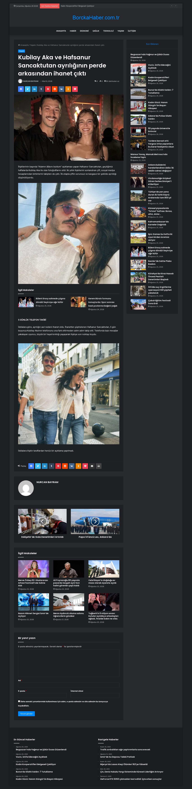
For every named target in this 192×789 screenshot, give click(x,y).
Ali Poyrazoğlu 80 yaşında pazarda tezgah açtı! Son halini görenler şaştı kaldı (66, 583)
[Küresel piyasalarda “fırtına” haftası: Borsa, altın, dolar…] (138, 212)
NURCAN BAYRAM (30, 81)
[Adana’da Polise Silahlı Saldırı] (138, 119)
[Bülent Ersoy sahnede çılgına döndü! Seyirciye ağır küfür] (26, 302)
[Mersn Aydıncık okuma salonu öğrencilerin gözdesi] (68, 602)
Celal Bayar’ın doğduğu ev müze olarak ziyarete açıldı (102, 581)
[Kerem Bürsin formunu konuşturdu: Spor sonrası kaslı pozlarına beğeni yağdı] (78, 302)
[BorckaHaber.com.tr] (96, 17)
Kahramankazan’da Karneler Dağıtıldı (158, 223)
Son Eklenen (152, 44)
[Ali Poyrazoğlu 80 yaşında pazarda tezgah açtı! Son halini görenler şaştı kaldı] (68, 569)
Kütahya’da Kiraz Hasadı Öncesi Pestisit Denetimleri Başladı (161, 276)
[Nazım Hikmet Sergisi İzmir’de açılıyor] (33, 602)
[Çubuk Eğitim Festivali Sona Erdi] (138, 304)
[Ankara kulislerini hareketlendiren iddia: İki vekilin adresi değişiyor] (138, 168)
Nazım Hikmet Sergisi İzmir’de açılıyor (33, 614)
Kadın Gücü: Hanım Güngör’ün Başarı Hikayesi (158, 105)
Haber (73, 31)
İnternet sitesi (77, 691)
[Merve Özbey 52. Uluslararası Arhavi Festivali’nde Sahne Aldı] (33, 569)
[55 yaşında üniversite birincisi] (138, 132)
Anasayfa (61, 31)
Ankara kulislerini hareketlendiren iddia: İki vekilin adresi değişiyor (161, 167)
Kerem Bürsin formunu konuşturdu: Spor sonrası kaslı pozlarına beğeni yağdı (102, 302)
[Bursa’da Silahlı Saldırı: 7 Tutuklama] (138, 94)
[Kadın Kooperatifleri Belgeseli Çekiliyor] (138, 81)
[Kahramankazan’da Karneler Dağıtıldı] (138, 225)
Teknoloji (108, 31)
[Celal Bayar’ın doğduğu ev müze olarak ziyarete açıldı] (103, 569)
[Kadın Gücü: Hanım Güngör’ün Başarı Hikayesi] (138, 106)
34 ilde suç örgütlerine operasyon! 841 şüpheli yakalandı (160, 290)
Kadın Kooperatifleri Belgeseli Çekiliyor (77, 6)
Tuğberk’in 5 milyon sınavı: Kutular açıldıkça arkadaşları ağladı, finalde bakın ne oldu (103, 616)
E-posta (22, 691)
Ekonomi (84, 31)
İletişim (132, 31)
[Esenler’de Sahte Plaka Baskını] (138, 265)
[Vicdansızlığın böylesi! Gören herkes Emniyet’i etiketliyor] (138, 182)
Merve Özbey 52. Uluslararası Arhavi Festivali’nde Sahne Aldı (33, 583)
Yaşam (121, 31)
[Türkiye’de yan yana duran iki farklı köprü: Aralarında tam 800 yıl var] (138, 195)
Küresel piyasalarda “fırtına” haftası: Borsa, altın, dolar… (160, 211)
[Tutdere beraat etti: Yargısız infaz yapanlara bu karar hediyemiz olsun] (138, 144)
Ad (20, 680)
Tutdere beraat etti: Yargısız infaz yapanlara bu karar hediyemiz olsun (161, 143)
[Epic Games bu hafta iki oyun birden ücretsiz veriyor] (138, 238)
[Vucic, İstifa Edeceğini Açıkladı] (138, 69)
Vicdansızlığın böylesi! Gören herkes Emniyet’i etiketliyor (160, 181)
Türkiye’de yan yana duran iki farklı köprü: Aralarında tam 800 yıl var (159, 196)
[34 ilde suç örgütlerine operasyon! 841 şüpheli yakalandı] (138, 291)
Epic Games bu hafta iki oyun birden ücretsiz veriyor (160, 237)
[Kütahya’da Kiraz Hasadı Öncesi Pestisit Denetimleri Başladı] (138, 277)
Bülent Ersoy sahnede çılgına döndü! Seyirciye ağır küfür (160, 250)
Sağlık (96, 31)
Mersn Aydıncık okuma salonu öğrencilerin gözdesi (68, 614)
